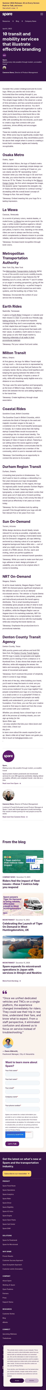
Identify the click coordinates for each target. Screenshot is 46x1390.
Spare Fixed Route (9, 1186)
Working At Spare (9, 1285)
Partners (5, 1293)
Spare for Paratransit (10, 1240)
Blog (17, 21)
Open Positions (8, 1289)
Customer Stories (9, 1314)
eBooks (5, 1322)
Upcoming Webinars (10, 1334)
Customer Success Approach (13, 1260)
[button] (41, 14)
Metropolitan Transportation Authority (21, 271)
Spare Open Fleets (9, 1220)
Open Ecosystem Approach (12, 1265)
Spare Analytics (8, 1194)
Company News (30, 21)
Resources (6, 21)
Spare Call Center (9, 1224)
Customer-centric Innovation (13, 1269)
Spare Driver (7, 1203)
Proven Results (8, 1256)
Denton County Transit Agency (26, 653)
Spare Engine (7, 1216)
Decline (31, 1380)
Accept (17, 1380)
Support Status (8, 1302)
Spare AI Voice (8, 1211)
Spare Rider (7, 1198)
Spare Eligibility (8, 1207)
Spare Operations (9, 1190)
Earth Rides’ (17, 315)
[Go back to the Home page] (7, 15)
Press (4, 1298)
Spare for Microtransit (10, 1244)
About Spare (7, 1281)
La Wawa (17, 221)
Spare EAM (6, 1228)
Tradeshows (7, 1338)
